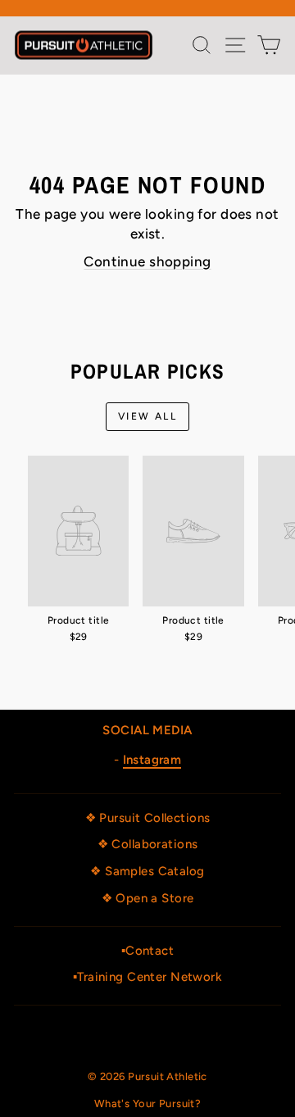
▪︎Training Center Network (147, 976)
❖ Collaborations (148, 844)
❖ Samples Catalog (147, 871)
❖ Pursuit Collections (148, 818)
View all (147, 416)
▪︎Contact (147, 950)
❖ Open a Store (148, 898)
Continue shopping (147, 261)
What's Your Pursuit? (148, 1103)
